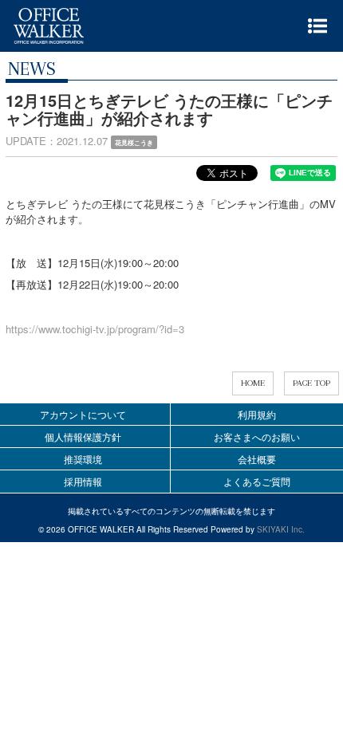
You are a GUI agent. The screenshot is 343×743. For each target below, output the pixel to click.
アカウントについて (83, 414)
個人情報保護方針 (83, 436)
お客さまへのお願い (257, 436)
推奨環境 (83, 459)
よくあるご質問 (256, 481)
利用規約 (257, 414)
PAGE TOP (311, 383)
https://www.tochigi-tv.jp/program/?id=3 (95, 328)
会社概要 (257, 459)
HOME (253, 383)
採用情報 (83, 481)
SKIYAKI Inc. (281, 529)
